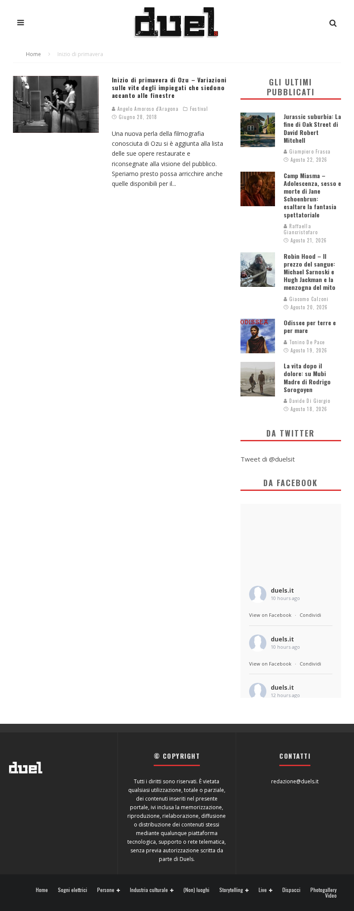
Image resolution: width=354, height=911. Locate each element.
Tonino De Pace (306, 342)
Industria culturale (149, 890)
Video (331, 895)
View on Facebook (270, 615)
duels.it (282, 590)
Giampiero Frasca (309, 151)
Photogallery (323, 889)
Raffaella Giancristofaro (301, 229)
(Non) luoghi (196, 889)
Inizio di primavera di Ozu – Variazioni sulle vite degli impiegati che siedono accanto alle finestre (169, 87)
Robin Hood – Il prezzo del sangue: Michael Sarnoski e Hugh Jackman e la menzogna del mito (309, 271)
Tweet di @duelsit (267, 459)
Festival (199, 109)
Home (42, 889)
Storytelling (231, 890)
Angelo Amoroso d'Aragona (147, 108)
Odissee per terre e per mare (310, 326)
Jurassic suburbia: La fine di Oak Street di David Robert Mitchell (312, 128)
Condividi (310, 615)
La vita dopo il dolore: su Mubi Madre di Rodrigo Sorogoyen (307, 377)
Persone (105, 890)
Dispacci (291, 889)
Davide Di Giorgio (309, 400)
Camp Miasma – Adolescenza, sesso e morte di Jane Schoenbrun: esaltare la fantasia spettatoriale (312, 195)
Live (263, 890)
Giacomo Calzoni (308, 298)
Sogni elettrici (72, 889)
